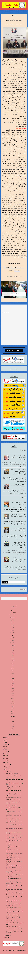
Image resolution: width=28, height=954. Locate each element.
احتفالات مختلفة (13, 615)
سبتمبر (7, 771)
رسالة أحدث (9, 350)
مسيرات (12, 708)
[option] (14, 290)
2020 (6, 751)
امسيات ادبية (12, 642)
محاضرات (13, 703)
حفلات (12, 668)
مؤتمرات (12, 701)
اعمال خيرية (12, 632)
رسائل (12, 678)
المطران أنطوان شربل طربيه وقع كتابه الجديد (14, 853)
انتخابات (13, 645)
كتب (13, 693)
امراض (13, 640)
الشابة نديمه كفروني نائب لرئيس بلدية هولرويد (14, 835)
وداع (13, 723)
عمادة (13, 685)
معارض (12, 711)
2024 (5, 742)
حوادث (12, 670)
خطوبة (13, 673)
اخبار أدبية (13, 620)
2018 (6, 755)
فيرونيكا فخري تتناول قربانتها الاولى (12, 926)
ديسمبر (7, 764)
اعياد (13, 635)
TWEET (13, 267)
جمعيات (13, 660)
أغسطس (7, 935)
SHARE (20, 267)
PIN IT (16, 270)
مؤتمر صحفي (13, 15)
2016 (6, 760)
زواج (13, 680)
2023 (6, 744)
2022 (6, 746)
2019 (6, 753)
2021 (6, 749)
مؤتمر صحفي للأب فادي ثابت (12, 855)
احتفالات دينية (13, 612)
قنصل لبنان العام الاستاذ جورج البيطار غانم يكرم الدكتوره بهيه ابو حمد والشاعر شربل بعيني (18, 544)
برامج (13, 647)
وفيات (13, 726)
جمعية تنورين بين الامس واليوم (12, 773)
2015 (6, 762)
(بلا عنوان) (23, 450)
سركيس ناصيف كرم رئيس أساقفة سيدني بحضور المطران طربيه (18, 529)
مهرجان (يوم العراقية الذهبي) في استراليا (14, 799)
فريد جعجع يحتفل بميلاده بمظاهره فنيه (13, 797)
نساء (13, 721)
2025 (6, 740)
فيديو (13, 690)
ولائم (13, 728)
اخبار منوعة (12, 625)
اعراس (13, 630)
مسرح (13, 706)
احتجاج (12, 609)
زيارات (12, 683)
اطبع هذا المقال (14, 369)
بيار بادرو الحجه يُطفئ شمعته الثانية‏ (13, 818)
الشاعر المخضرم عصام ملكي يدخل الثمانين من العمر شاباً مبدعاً (18, 516)
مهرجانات (13, 713)
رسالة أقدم (19, 350)
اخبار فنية (13, 622)
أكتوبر (7, 769)
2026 (6, 737)
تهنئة (13, 658)
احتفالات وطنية (13, 617)
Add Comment (10, 24)
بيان (13, 650)
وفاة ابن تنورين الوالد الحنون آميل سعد (13, 837)
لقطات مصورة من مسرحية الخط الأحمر (13, 865)
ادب (13, 627)
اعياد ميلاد (13, 637)
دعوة (13, 675)
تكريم (13, 655)
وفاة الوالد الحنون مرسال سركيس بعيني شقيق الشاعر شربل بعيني (19, 457)
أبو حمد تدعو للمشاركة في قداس (12, 920)
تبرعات (12, 652)
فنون (13, 688)
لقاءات (12, 695)
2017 (6, 758)
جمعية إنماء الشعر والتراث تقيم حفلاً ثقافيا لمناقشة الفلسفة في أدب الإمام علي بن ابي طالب (19, 560)
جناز (13, 663)
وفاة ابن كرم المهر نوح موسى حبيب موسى (14, 928)
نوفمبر (7, 766)
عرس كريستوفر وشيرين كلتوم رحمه (12, 914)
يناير (6, 937)
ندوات (13, 718)
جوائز (13, 665)
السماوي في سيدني (9, 843)
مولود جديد (13, 716)
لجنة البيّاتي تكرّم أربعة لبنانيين (12, 805)
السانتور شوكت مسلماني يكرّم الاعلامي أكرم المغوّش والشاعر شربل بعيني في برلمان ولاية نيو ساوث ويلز (18, 472)
